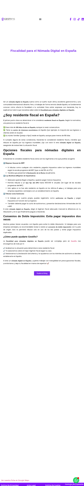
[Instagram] (74, 19)
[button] (40, 19)
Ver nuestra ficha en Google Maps (15, 480)
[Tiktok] (78, 19)
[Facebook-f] (70, 19)
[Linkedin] (82, 19)
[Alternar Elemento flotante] (76, 480)
